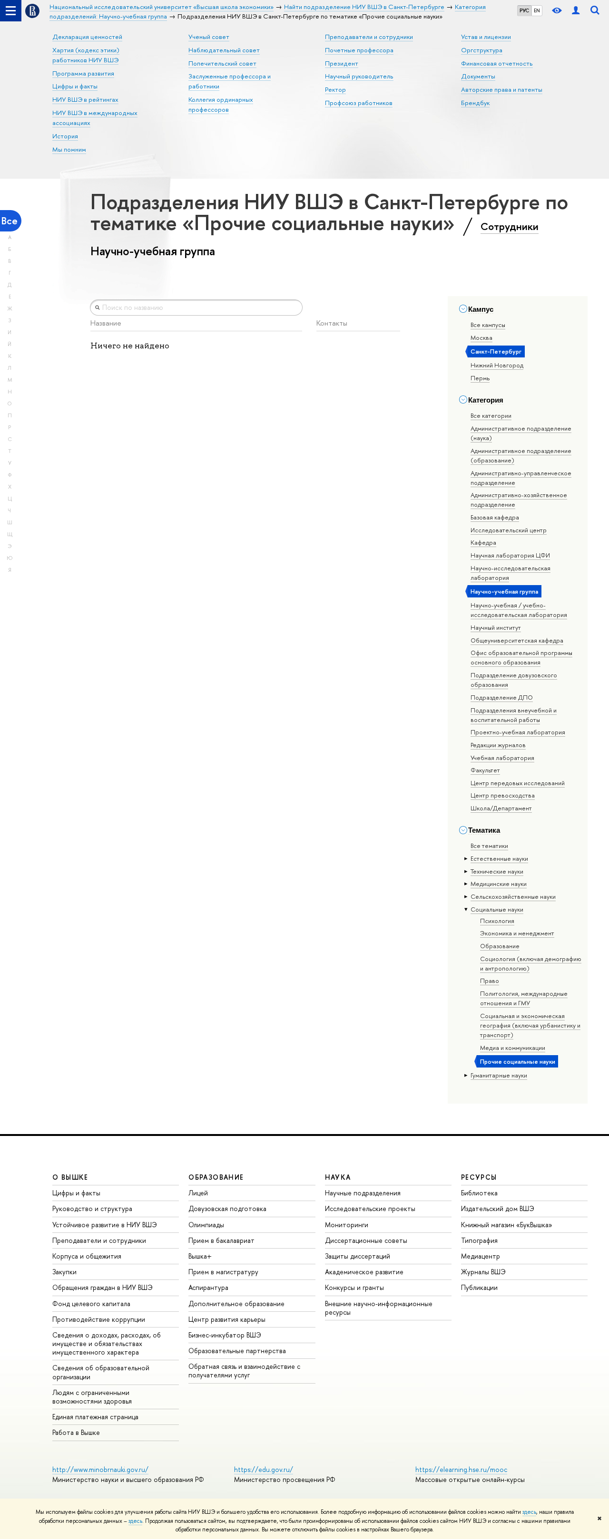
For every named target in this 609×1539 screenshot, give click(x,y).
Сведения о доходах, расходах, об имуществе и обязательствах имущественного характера (106, 1343)
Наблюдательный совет (224, 50)
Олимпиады (206, 1224)
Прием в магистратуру (223, 1271)
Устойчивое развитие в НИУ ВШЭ (104, 1224)
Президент (341, 63)
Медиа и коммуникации (512, 1047)
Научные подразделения (363, 1192)
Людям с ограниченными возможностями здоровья (92, 1396)
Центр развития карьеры (226, 1319)
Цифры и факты (75, 86)
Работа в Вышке (76, 1432)
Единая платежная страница (95, 1416)
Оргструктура (481, 50)
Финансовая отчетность (497, 63)
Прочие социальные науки (517, 1061)
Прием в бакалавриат (221, 1240)
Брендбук (475, 102)
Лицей (198, 1192)
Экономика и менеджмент (517, 933)
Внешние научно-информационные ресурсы (378, 1308)
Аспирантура (208, 1287)
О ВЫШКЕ (70, 1177)
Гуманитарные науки (499, 1075)
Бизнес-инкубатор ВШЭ (224, 1334)
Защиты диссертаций (357, 1255)
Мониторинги (346, 1224)
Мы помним (69, 149)
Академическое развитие (364, 1271)
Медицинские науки (499, 883)
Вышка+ (200, 1255)
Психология (497, 920)
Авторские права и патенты (501, 89)
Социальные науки (497, 909)
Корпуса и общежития (86, 1255)
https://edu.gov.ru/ (263, 1469)
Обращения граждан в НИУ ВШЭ (102, 1287)
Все (9, 221)
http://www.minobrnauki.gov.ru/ (100, 1469)
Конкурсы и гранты (354, 1287)
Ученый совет (208, 36)
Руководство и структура (92, 1208)
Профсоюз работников (359, 102)
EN (537, 10)
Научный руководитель (359, 76)
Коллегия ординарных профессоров (220, 104)
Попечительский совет (222, 63)
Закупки (64, 1271)
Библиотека (479, 1192)
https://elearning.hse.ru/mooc (461, 1469)
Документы (478, 76)
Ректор (335, 89)
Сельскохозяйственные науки (513, 896)
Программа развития (83, 73)
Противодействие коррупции (98, 1319)
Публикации (479, 1287)
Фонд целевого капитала (91, 1303)
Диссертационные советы (366, 1240)
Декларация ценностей (87, 36)
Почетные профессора (359, 50)
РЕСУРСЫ (479, 1177)
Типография (479, 1240)
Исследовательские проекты (370, 1208)
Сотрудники (510, 226)
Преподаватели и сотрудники (369, 36)
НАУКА (338, 1177)
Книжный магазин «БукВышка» (506, 1224)
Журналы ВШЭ (483, 1271)
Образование (500, 946)
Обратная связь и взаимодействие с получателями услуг (244, 1370)
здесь (529, 1512)
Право (489, 980)
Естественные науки (499, 858)
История (65, 136)
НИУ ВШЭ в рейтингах (85, 99)
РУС (524, 10)
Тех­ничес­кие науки (497, 871)
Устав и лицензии (486, 36)
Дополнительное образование (236, 1303)
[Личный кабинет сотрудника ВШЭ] (576, 10)
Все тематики (489, 845)
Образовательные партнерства (237, 1350)
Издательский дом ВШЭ (497, 1208)
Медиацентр (480, 1255)
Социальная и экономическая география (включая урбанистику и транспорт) (530, 1025)
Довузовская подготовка (227, 1208)
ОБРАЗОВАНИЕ (216, 1177)
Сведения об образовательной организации (100, 1372)
